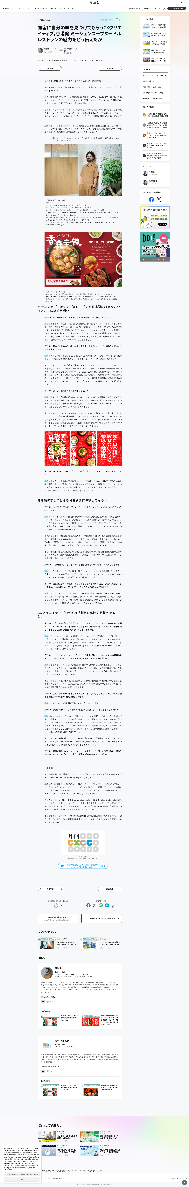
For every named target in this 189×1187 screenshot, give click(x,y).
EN (184, 2)
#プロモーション (79, 61)
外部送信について (57, 1178)
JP (182, 2)
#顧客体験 (57, 61)
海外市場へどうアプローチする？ (153, 93)
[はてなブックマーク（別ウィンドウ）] (107, 905)
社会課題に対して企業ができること (154, 98)
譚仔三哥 (86, 112)
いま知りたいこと (148, 69)
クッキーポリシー (69, 1178)
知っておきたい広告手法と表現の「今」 (155, 75)
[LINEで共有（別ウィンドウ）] (101, 905)
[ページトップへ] (184, 1182)
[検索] (164, 8)
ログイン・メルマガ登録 (176, 8)
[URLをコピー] (113, 905)
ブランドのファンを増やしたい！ (152, 87)
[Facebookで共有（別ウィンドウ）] (88, 905)
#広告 (51, 61)
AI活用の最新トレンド (150, 81)
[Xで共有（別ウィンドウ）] (94, 905)
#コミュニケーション (91, 61)
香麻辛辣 (72, 365)
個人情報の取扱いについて (42, 1178)
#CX (112, 61)
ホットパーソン (148, 166)
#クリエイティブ (67, 61)
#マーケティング (43, 61)
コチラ (94, 103)
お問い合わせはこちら (178, 1178)
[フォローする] (55, 49)
